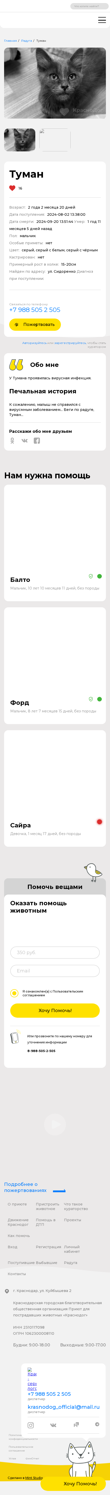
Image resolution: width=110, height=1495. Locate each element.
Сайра (20, 825)
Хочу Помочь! (55, 1010)
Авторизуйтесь (34, 343)
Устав (12, 1458)
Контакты (17, 1274)
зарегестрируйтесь (70, 343)
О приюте (17, 1204)
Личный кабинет (72, 1249)
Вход (12, 1247)
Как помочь (19, 1235)
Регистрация (48, 1247)
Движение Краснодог (18, 1222)
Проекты (72, 1220)
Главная (10, 40)
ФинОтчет (32, 1458)
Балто (20, 579)
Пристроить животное (47, 1206)
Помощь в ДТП (46, 1222)
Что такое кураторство (76, 1206)
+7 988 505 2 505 (34, 309)
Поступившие (21, 1262)
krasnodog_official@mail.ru (63, 1407)
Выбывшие (46, 1262)
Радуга (26, 40)
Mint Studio (34, 1478)
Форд (19, 702)
